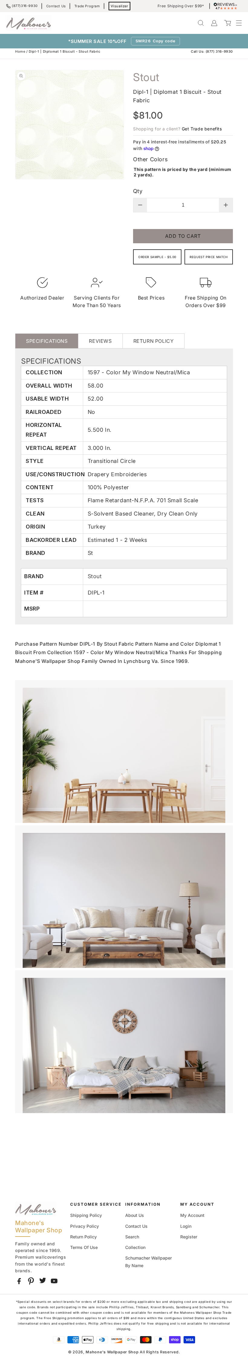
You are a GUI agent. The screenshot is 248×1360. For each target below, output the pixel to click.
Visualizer (119, 6)
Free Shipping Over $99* (181, 6)
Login (185, 1226)
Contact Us (56, 6)
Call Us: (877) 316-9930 (212, 51)
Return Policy (83, 1236)
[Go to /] (28, 23)
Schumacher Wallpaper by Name (148, 1261)
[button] (236, 23)
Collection (135, 1247)
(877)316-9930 (25, 6)
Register (188, 1236)
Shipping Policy (86, 1215)
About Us (134, 1215)
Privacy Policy (84, 1226)
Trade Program (87, 6)
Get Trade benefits (202, 128)
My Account (192, 1215)
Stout (95, 576)
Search (132, 1236)
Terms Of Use (84, 1247)
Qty (137, 191)
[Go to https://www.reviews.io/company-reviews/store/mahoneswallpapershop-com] (227, 6)
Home (20, 51)
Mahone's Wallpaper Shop (112, 1352)
